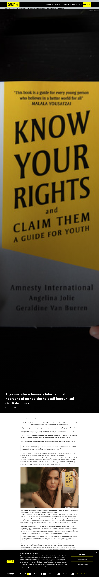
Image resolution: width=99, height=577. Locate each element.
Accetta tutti (82, 554)
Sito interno (90, 1)
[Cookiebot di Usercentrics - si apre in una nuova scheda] (10, 574)
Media (84, 1)
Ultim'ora (18, 8)
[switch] (43, 574)
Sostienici (85, 5)
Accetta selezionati (82, 559)
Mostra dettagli (81, 574)
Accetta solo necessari (82, 564)
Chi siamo (48, 5)
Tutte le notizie (12, 8)
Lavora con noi (77, 1)
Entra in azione (76, 5)
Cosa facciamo (65, 5)
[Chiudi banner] (96, 552)
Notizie (56, 5)
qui (36, 567)
